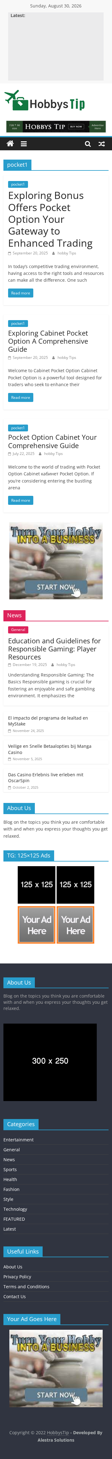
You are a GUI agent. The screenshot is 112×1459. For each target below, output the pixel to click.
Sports (10, 1169)
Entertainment (18, 1140)
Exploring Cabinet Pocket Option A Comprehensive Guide (48, 341)
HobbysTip (58, 1432)
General (18, 629)
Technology (15, 1209)
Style (8, 1199)
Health (10, 1179)
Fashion (11, 1189)
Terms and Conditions (26, 1286)
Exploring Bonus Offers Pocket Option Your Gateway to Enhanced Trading (50, 218)
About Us (12, 1267)
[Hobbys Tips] (10, 143)
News (9, 1159)
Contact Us (14, 1296)
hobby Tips (67, 253)
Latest (9, 1229)
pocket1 (18, 184)
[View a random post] (102, 143)
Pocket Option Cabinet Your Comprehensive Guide (52, 441)
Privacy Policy (17, 1277)
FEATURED (14, 1219)
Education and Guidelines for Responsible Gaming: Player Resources (54, 649)
